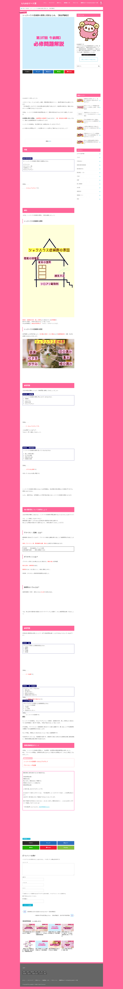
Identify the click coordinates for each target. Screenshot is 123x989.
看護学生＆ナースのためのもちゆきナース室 (89, 2)
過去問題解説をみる (44, 806)
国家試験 (32, 971)
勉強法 (28, 971)
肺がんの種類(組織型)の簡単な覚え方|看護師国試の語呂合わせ (91, 142)
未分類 (78, 187)
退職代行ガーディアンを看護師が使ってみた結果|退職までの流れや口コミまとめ (91, 135)
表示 (50, 141)
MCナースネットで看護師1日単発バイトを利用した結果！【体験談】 (91, 107)
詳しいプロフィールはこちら (89, 59)
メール (24, 882)
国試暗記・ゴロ (67, 2)
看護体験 (24, 973)
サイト (23, 888)
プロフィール (75, 2)
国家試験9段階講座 (81, 165)
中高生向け (79, 161)
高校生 (45, 973)
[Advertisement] (48, 85)
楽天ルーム (59, 2)
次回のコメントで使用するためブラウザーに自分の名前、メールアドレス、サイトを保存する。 (45, 893)
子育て (78, 176)
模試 (42, 971)
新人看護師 (79, 183)
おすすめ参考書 (80, 153)
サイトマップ (51, 2)
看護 (45, 971)
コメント (25, 862)
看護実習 (79, 191)
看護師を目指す (35, 973)
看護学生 (29, 973)
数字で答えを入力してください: (29, 896)
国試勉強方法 (80, 168)
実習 (36, 971)
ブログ (78, 157)
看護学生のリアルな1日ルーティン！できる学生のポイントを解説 (91, 114)
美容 (78, 198)
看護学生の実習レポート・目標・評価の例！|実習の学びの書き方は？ (91, 100)
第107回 (41, 973)
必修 (39, 971)
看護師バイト (80, 195)
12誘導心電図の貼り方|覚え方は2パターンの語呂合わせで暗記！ (91, 128)
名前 (24, 877)
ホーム (45, 2)
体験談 (24, 971)
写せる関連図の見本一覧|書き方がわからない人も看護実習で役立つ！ (91, 121)
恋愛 (78, 180)
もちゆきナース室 (28, 3)
